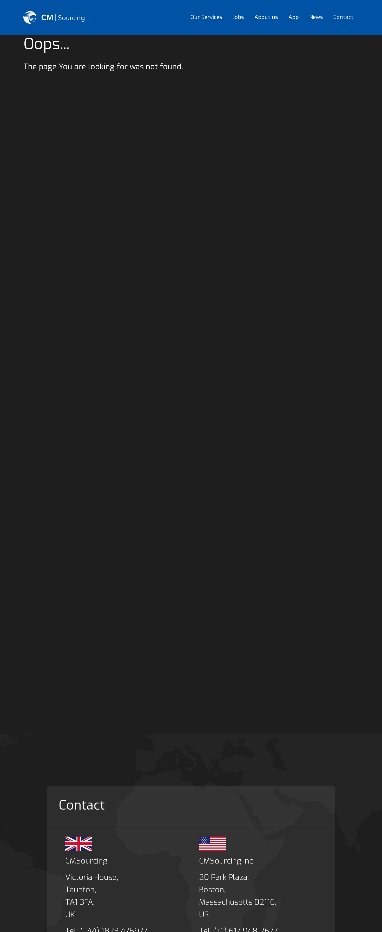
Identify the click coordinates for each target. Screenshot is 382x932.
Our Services (206, 17)
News (316, 17)
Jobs (238, 17)
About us (266, 17)
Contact (343, 17)
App (293, 17)
